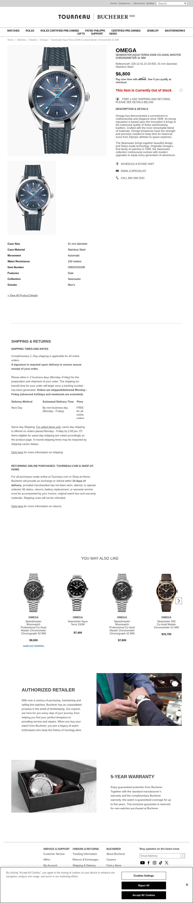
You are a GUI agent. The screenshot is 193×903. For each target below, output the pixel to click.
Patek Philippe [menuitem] (95, 30)
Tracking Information (85, 853)
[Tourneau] (96, 15)
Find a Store (113, 865)
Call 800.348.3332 (133, 177)
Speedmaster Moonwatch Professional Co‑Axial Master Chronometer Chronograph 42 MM (33, 627)
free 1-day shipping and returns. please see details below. (143, 101)
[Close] (187, 885)
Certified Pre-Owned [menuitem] (126, 30)
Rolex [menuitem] (30, 30)
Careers (111, 859)
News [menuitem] (113, 33)
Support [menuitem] (97, 33)
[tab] (53, 341)
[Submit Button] (183, 856)
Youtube (142, 862)
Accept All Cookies (143, 895)
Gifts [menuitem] (81, 33)
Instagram (154, 862)
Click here (17, 452)
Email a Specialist (133, 170)
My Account (139, 3)
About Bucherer (115, 853)
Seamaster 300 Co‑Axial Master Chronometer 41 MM (166, 624)
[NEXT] (178, 601)
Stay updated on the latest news (159, 848)
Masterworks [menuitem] (175, 30)
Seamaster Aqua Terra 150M (78, 623)
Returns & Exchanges (85, 859)
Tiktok (160, 862)
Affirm (46, 859)
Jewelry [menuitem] (153, 30)
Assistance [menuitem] (124, 3)
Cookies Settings (144, 875)
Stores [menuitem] (114, 3)
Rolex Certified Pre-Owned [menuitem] (60, 30)
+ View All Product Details (23, 295)
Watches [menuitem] (13, 30)
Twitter (166, 862)
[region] (96, 885)
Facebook (148, 862)
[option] (32, 198)
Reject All (143, 885)
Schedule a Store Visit (137, 163)
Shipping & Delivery (84, 865)
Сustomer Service (54, 853)
